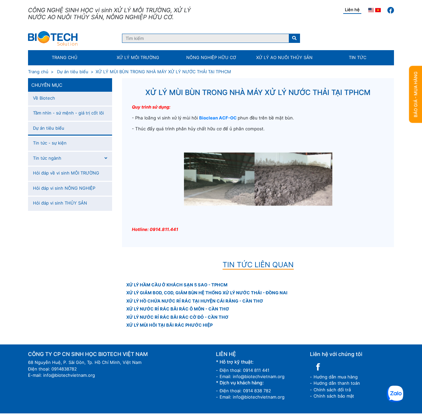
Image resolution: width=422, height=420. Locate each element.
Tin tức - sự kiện (50, 142)
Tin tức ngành (47, 158)
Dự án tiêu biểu (72, 71)
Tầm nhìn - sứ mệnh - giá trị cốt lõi (68, 112)
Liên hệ (352, 9)
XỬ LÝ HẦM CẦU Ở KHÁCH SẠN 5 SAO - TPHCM (176, 284)
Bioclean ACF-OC (218, 117)
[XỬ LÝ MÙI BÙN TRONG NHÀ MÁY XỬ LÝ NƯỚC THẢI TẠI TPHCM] (52, 38)
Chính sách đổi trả (332, 389)
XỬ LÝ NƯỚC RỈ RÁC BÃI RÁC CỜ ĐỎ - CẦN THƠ (177, 317)
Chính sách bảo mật (334, 396)
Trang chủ (38, 71)
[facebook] (390, 10)
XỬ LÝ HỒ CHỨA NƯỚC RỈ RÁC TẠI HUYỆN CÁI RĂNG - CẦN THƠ (194, 301)
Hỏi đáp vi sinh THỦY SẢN (60, 203)
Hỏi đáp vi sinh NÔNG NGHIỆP (64, 188)
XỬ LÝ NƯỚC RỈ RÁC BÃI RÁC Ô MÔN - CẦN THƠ (177, 308)
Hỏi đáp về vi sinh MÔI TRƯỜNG (66, 173)
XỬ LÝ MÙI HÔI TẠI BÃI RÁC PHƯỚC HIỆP (169, 325)
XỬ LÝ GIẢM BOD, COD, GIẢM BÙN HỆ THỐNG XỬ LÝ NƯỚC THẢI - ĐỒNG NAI (206, 292)
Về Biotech (44, 98)
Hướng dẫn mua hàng (336, 376)
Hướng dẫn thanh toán (337, 383)
